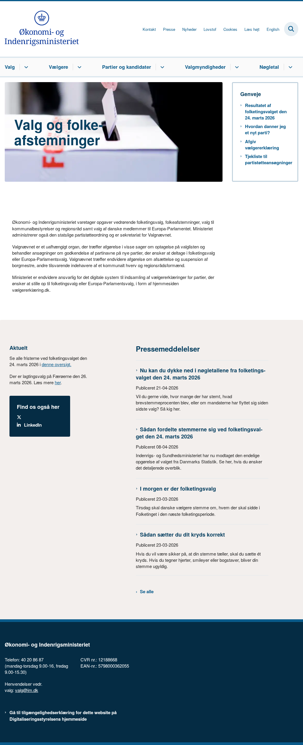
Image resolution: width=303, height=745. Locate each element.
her (58, 382)
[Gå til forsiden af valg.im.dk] (39, 29)
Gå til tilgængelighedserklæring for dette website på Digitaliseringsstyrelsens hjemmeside (63, 715)
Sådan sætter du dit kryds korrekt (182, 534)
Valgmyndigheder (205, 66)
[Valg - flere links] (25, 67)
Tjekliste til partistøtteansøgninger (267, 159)
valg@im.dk (26, 690)
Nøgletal (269, 66)
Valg (10, 66)
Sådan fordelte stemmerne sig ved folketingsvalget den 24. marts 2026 (199, 432)
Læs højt (252, 29)
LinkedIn (33, 425)
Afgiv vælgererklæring (262, 144)
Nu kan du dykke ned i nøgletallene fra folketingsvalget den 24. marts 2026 (200, 373)
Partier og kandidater (126, 66)
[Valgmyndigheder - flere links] (236, 67)
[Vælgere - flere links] (78, 67)
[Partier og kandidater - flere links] (161, 67)
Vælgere (58, 66)
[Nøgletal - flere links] (289, 67)
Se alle (147, 591)
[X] (43, 417)
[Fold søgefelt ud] (291, 29)
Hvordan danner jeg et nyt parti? (265, 129)
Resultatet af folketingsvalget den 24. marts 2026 (266, 111)
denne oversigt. (56, 364)
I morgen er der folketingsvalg (178, 488)
